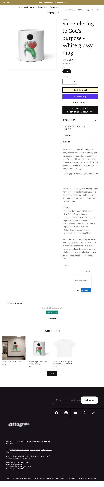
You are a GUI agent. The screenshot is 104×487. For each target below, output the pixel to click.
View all (52, 373)
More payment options (80, 102)
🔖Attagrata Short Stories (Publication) (83, 478)
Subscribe (89, 400)
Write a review (52, 312)
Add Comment (86, 290)
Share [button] (66, 265)
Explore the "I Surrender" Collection (80, 110)
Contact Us (10, 478)
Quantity (65, 76)
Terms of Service (21, 478)
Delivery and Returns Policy (49, 478)
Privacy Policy (33, 478)
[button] (87, 10)
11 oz (67, 71)
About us (64, 478)
